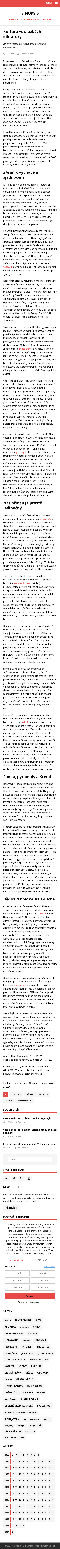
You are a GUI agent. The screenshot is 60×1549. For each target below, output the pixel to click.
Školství (30, 1431)
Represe (28, 1392)
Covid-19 (24, 1327)
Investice (43, 1346)
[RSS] (21, 1178)
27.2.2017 (10, 53)
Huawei (26, 1340)
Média (9, 1100)
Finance (32, 1333)
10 (20, 1461)
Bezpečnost (23, 1320)
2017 (6, 1512)
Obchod (42, 1372)
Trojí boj (9, 1425)
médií (24, 722)
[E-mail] (29, 1178)
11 (16, 1461)
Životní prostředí (14, 1437)
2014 (6, 1532)
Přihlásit (12, 1207)
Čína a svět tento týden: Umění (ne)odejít (27, 1118)
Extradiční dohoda (14, 1334)
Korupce (9, 1366)
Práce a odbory (34, 1386)
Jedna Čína (11, 1353)
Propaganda (24, 1100)
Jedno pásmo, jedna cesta (37, 1353)
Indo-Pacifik (11, 1347)
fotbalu (7, 266)
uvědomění (46, 518)
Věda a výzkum (13, 1431)
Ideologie (40, 1340)
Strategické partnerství (20, 1412)
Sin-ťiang (10, 1399)
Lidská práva (13, 1372)
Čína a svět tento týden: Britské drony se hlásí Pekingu (30, 1131)
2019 (6, 1499)
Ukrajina (22, 1425)
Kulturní (42, 913)
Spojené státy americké (19, 1405)
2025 (6, 1461)
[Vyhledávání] (30, 1159)
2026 (6, 1455)
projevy (20, 452)
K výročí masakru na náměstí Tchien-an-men (29, 1144)
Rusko (41, 1392)
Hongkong (11, 1340)
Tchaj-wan (12, 1419)
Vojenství (35, 1425)
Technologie (31, 1419)
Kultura (43, 1094)
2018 (6, 1506)
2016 (6, 1519)
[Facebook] (14, 1178)
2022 (6, 1480)
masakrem (25, 348)
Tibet (47, 1419)
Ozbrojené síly (24, 1379)
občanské (21, 985)
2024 (6, 1467)
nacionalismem (22, 583)
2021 (6, 1487)
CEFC (38, 1320)
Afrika (8, 1320)
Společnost (44, 1405)
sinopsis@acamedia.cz (44, 1546)
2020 (6, 1493)
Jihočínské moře (39, 1359)
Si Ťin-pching (29, 1399)
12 (13, 1461)
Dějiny (29, 1094)
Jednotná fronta (15, 1359)
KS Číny (23, 1366)
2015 (6, 1525)
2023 (6, 1474)
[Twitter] (6, 1178)
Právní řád (11, 1392)
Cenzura (16, 1094)
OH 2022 (8, 1379)
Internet (27, 1346)
